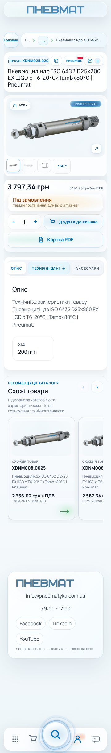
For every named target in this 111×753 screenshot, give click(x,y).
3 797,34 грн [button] (28, 186)
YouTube (29, 638)
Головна (11, 40)
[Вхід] (77, 739)
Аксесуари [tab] (87, 267)
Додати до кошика (78, 222)
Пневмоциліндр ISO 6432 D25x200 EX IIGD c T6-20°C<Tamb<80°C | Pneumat (54, 78)
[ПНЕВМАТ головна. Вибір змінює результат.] (55, 9)
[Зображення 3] (44, 165)
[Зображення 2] (28, 165)
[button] (56, 127)
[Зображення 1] (13, 165)
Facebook (31, 623)
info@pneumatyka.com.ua (55, 596)
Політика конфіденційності (71, 649)
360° (62, 166)
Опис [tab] (16, 267)
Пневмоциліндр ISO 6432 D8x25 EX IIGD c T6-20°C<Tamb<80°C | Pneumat (40, 482)
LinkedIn (62, 623)
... (43, 40)
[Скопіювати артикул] (56, 61)
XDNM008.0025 (29, 468)
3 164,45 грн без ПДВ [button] (86, 188)
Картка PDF (60, 239)
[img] (20, 105)
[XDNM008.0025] (64, 511)
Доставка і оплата (30, 649)
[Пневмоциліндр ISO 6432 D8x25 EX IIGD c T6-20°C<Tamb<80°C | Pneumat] (41, 438)
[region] (55, 466)
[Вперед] (97, 387)
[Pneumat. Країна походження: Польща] (73, 61)
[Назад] (83, 387)
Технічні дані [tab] (46, 267)
